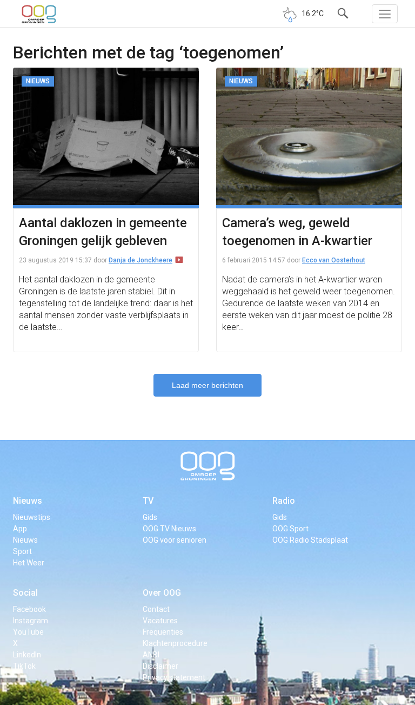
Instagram (30, 620)
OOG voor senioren (174, 540)
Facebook (29, 609)
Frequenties (163, 632)
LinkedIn (27, 654)
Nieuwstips (31, 517)
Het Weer (28, 562)
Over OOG (162, 593)
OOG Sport (290, 528)
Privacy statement (174, 677)
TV (148, 501)
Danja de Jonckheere (140, 260)
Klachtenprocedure (175, 643)
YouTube (28, 632)
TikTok (24, 666)
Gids (150, 517)
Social (25, 593)
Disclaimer (160, 666)
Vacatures (160, 620)
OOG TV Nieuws (169, 528)
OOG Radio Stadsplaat (310, 540)
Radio (283, 501)
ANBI (151, 654)
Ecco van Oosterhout (333, 260)
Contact (156, 609)
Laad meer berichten (207, 385)
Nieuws (27, 501)
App (20, 528)
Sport (22, 551)
